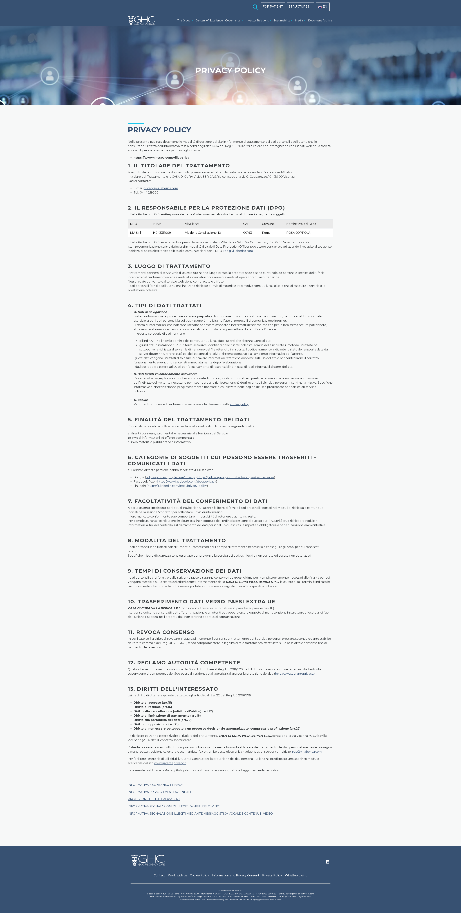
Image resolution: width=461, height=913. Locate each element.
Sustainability (282, 20)
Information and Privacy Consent (235, 875)
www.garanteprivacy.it (170, 763)
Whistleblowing (296, 875)
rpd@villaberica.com (238, 251)
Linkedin (327, 863)
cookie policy (239, 404)
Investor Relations (257, 20)
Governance (233, 20)
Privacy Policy (272, 875)
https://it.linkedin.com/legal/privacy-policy (177, 486)
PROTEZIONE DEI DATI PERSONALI (154, 799)
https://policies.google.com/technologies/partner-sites (235, 477)
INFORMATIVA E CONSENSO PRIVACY (155, 785)
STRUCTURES (299, 6)
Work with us (177, 875)
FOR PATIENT (273, 6)
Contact (159, 875)
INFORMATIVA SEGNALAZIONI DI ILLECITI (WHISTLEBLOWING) (174, 806)
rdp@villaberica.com (307, 751)
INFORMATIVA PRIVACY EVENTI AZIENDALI (159, 792)
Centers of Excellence (209, 20)
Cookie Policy (199, 875)
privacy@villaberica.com (160, 188)
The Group (184, 20)
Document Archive (320, 20)
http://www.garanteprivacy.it (295, 673)
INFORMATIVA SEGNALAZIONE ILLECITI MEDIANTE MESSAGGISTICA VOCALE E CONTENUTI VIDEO (200, 813)
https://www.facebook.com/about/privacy (186, 481)
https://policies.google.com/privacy (170, 477)
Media (299, 20)
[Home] (143, 20)
